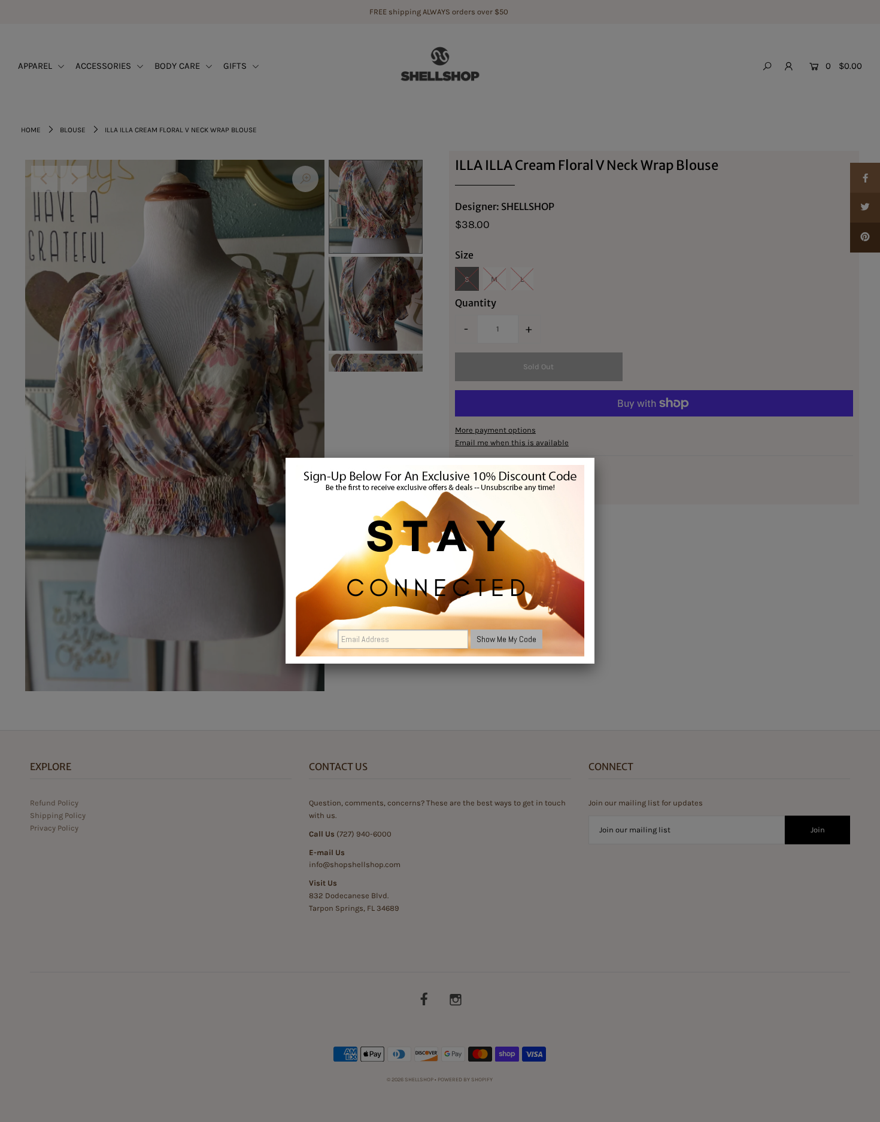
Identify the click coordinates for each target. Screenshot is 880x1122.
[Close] (594, 458)
